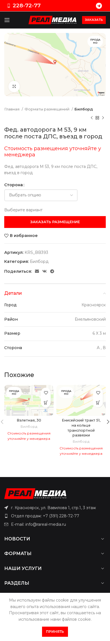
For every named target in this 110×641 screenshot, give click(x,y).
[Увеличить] (14, 86)
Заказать (94, 20)
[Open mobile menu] (7, 20)
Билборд (83, 109)
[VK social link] (45, 271)
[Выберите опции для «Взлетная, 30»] (46, 402)
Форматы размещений (47, 109)
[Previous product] (91, 118)
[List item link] (55, 516)
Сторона (13, 184)
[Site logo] (52, 19)
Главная (12, 109)
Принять (55, 631)
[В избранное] (46, 393)
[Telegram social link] (99, 5)
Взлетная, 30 (29, 420)
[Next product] (103, 118)
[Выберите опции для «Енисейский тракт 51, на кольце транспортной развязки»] (98, 402)
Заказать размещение (55, 221)
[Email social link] (37, 271)
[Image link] (35, 493)
